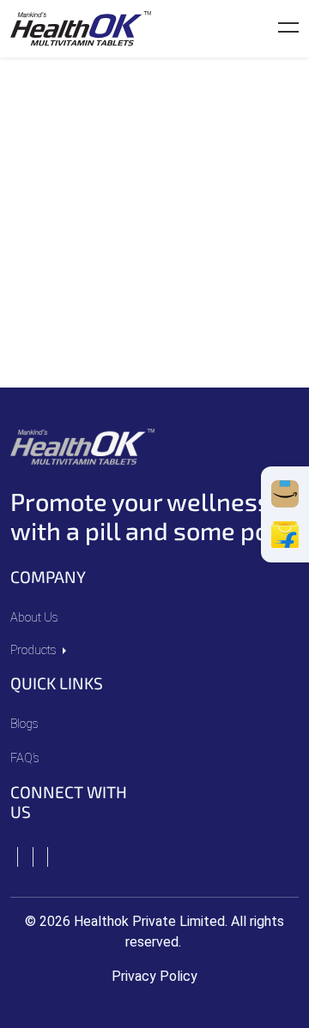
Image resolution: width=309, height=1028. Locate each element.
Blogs (24, 724)
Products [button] (34, 650)
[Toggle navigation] (288, 28)
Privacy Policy (154, 976)
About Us (34, 617)
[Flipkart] (285, 535)
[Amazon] (285, 494)
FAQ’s (24, 758)
